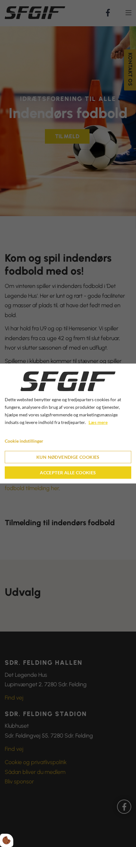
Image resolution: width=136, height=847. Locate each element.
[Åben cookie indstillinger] (6, 840)
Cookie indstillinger (24, 441)
